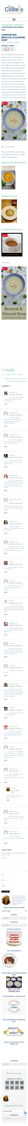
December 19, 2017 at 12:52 (15, 477)
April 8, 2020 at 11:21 (14, 771)
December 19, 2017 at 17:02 (15, 564)
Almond (8, 370)
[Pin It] (14, 142)
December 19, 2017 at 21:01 (15, 603)
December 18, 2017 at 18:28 (15, 414)
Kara (10, 562)
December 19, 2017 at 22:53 (15, 625)
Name (3, 874)
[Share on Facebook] (3, 49)
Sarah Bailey (12, 521)
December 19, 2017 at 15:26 (15, 543)
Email (3, 880)
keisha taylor (12, 831)
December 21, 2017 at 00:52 (15, 710)
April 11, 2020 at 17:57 (14, 813)
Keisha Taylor (12, 768)
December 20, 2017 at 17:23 (15, 686)
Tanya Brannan (12, 684)
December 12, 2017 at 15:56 (15, 394)
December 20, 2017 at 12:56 (15, 667)
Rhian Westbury (12, 434)
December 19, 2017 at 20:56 (15, 582)
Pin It (6, 103)
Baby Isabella (12, 541)
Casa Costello (14, 8)
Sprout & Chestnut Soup (9, 196)
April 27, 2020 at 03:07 (14, 833)
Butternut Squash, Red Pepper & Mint (13, 162)
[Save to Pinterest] (10, 49)
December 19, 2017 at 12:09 (15, 457)
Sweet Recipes (18, 24)
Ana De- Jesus (12, 475)
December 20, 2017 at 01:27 (15, 645)
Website (3, 885)
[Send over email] (13, 49)
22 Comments (16, 42)
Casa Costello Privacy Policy (14, 1105)
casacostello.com (7, 24)
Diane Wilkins (12, 392)
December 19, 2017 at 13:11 (15, 523)
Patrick (10, 580)
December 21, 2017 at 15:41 (15, 748)
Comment (4, 858)
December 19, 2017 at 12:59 (15, 503)
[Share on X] (6, 49)
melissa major (12, 623)
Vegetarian (12, 370)
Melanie (11, 455)
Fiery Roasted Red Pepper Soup (11, 229)
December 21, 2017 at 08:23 (15, 728)
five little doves (12, 412)
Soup (7, 369)
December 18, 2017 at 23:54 (15, 437)
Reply (5, 404)
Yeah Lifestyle (12, 726)
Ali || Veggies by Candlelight (15, 499)
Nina (10, 643)
